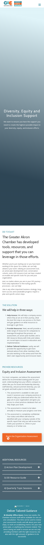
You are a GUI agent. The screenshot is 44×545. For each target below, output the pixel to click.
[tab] (22, 467)
